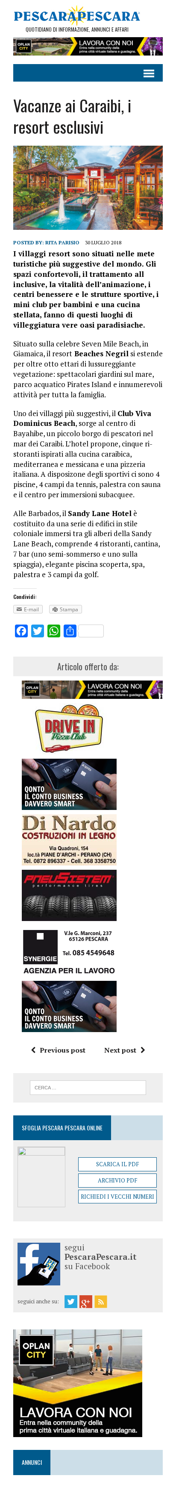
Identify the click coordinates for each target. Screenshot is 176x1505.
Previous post (62, 1050)
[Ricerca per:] (88, 1086)
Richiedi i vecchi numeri (117, 1196)
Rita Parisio (62, 242)
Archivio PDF (117, 1180)
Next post (120, 1050)
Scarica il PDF (117, 1164)
